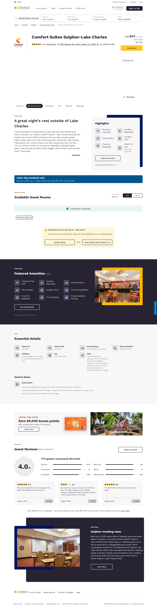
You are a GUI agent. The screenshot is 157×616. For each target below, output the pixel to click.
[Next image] (135, 286)
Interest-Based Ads (53, 604)
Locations (133, 2)
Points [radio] (137, 195)
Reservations (49, 592)
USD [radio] (127, 195)
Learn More (125, 511)
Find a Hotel (35, 592)
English (19, 2)
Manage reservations (120, 2)
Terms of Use (17, 604)
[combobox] (41, 8)
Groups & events (65, 8)
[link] (29, 429)
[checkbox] (24, 217)
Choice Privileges (65, 592)
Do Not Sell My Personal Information (74, 604)
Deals (53, 8)
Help (141, 2)
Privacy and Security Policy (34, 604)
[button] (155, 308)
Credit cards (80, 8)
